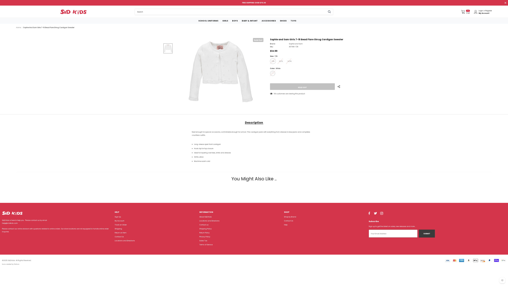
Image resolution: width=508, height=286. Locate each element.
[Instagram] (381, 213)
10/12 (281, 61)
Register (488, 11)
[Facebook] (369, 213)
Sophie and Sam (296, 44)
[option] (219, 73)
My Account (484, 13)
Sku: (271, 47)
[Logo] (73, 11)
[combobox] (230, 12)
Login (481, 11)
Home (18, 27)
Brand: (272, 44)
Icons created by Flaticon (10, 264)
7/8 (272, 61)
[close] (505, 2)
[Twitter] (375, 213)
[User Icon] (476, 12)
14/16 (289, 61)
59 (275, 94)
